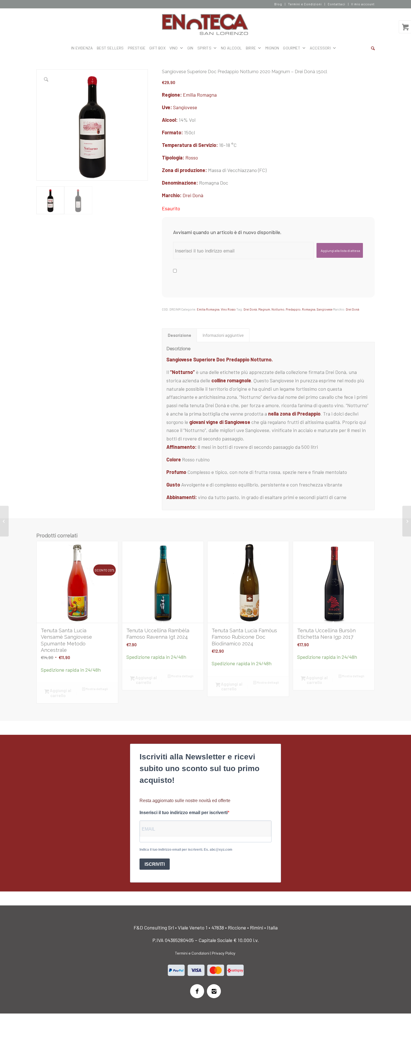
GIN (190, 48)
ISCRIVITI (155, 864)
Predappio (293, 309)
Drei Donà (193, 195)
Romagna (308, 309)
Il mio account (363, 4)
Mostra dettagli (96, 689)
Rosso (191, 157)
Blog (278, 4)
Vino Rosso (228, 309)
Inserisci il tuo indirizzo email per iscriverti (184, 812)
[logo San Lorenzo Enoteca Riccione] (205, 24)
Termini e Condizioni (305, 4)
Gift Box (157, 48)
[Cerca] (373, 48)
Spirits (204, 48)
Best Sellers (110, 48)
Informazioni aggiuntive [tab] (223, 335)
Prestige (137, 48)
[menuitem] (278, 4)
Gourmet (291, 48)
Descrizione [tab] (179, 335)
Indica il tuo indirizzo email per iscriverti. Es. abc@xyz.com (186, 850)
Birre (251, 48)
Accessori (320, 48)
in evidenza (82, 48)
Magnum (264, 309)
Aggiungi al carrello (60, 693)
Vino (173, 48)
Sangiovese (185, 107)
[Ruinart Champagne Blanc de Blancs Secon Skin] (406, 521)
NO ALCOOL (231, 48)
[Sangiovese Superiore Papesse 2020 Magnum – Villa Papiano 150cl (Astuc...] (4, 521)
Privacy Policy (223, 953)
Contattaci (336, 4)
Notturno (277, 309)
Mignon (272, 48)
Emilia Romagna (200, 95)
